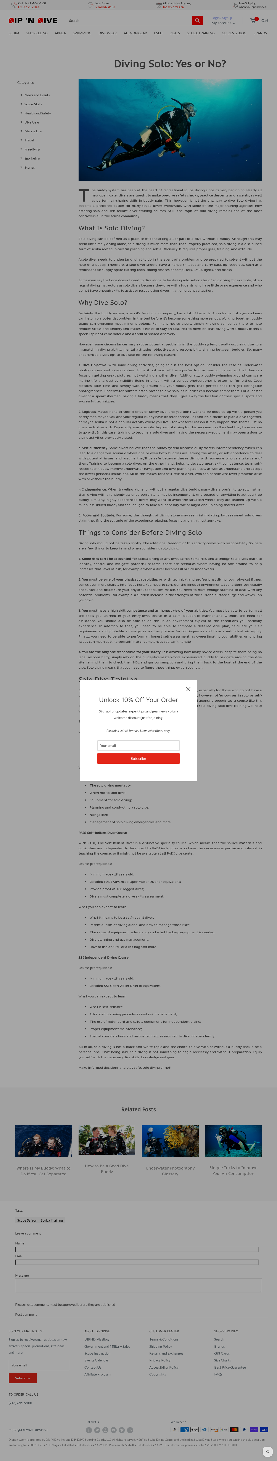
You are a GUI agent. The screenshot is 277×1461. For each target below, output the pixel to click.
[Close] (188, 688)
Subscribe (138, 758)
